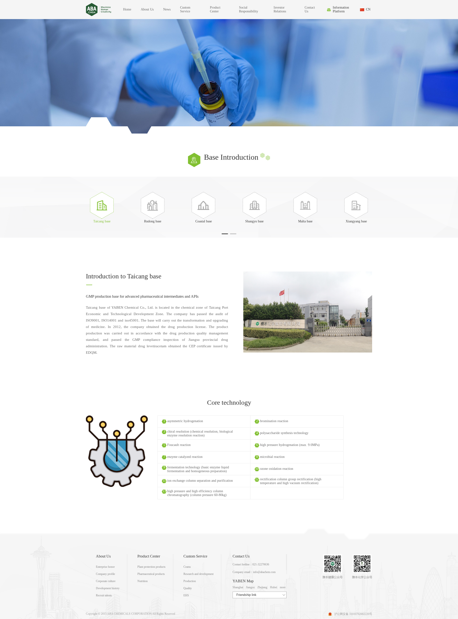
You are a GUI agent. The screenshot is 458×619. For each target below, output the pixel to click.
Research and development (198, 574)
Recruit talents (104, 595)
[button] (225, 233)
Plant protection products (151, 566)
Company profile (105, 574)
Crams (187, 566)
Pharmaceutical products (151, 574)
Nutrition (142, 581)
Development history (108, 588)
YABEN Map (243, 581)
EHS (186, 595)
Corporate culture (105, 581)
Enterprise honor (105, 566)
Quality (187, 588)
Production (189, 581)
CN (368, 9)
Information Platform (341, 9)
